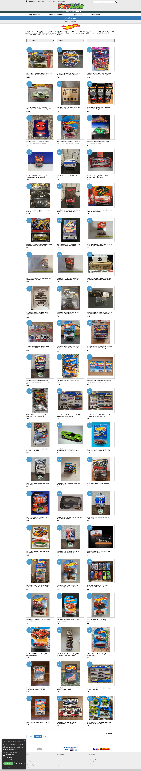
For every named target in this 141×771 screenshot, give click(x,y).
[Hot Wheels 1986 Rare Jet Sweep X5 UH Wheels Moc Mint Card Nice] (70, 673)
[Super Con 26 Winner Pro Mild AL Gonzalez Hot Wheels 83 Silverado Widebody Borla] (100, 59)
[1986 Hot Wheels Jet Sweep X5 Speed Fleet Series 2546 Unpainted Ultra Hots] (40, 673)
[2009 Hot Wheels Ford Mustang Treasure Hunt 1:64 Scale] (100, 639)
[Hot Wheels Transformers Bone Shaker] (100, 468)
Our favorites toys (62, 763)
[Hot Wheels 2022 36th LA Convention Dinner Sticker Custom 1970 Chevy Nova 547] (40, 366)
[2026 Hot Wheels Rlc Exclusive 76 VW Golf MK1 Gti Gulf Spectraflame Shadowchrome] (100, 264)
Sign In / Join (62, 1)
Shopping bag (32, 1)
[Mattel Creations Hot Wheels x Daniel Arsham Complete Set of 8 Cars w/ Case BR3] (40, 298)
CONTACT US (51, 1)
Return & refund (30, 763)
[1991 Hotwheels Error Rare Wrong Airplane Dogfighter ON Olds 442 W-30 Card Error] (100, 434)
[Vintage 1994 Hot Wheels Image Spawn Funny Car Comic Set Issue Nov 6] (40, 400)
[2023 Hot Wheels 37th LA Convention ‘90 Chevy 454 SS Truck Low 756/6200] (70, 229)
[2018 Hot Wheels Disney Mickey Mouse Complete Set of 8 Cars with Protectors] (40, 332)
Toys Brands (77, 15)
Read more (14, 749)
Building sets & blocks (94, 765)
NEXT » (45, 736)
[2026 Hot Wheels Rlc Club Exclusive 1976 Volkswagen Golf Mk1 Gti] (100, 537)
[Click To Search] (116, 2)
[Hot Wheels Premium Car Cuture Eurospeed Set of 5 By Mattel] (70, 707)
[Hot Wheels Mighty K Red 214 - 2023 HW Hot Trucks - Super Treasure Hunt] (40, 605)
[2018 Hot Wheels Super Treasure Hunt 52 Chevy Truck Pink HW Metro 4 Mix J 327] (70, 127)
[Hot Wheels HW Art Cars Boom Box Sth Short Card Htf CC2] (70, 468)
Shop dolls (91, 763)
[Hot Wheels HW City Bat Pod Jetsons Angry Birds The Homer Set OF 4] (100, 707)
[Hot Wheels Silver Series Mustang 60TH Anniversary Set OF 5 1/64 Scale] (70, 639)
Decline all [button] (19, 763)
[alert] (14, 754)
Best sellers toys (61, 761)
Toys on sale (60, 759)
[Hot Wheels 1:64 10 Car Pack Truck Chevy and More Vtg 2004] (100, 673)
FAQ (27, 767)
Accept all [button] (8, 763)
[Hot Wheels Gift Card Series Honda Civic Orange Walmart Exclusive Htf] (70, 537)
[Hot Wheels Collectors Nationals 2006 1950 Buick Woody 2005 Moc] (40, 264)
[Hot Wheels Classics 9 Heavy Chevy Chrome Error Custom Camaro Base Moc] (100, 229)
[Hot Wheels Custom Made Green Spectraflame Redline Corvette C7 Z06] (70, 434)
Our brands (91, 757)
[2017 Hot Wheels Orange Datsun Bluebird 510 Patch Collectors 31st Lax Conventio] (70, 59)
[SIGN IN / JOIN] (57, 1)
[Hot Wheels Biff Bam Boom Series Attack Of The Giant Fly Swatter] (100, 127)
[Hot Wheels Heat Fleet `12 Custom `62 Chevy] (70, 366)
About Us (42, 1)
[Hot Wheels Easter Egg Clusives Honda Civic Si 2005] (100, 502)
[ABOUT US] (38, 1)
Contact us (29, 759)
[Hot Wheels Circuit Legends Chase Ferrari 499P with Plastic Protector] (40, 195)
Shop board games (93, 759)
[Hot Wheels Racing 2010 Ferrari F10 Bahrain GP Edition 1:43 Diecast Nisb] (100, 161)
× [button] (24, 740)
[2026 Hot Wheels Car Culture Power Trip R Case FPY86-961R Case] (70, 93)
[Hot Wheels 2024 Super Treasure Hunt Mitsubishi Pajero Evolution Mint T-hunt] (70, 571)
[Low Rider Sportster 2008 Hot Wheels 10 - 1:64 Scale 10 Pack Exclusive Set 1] (100, 400)
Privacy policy (30, 765)
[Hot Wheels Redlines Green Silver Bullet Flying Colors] (40, 537)
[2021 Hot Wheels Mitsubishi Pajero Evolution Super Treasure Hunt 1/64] (100, 605)
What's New (95, 15)
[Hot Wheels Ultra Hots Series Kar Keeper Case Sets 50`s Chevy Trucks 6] (100, 93)
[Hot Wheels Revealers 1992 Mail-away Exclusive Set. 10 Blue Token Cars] (100, 571)
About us (28, 757)
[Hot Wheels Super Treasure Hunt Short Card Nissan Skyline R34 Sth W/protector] (40, 59)
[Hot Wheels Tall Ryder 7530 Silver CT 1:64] (40, 707)
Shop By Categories (56, 15)
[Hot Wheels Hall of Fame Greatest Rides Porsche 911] (40, 468)
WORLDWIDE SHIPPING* (70, 12)
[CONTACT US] (47, 1)
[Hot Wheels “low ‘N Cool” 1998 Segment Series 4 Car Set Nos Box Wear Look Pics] (40, 571)
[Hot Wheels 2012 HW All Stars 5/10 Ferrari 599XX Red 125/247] (70, 605)
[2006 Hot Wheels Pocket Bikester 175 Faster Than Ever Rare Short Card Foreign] (100, 332)
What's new (60, 757)
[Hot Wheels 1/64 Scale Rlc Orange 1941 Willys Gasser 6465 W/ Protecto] (40, 161)
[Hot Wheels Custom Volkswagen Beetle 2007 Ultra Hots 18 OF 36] (40, 502)
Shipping (28, 761)
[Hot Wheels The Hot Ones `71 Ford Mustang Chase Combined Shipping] (100, 195)
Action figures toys (93, 761)
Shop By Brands (34, 15)
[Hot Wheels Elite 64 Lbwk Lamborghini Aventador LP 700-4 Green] (70, 298)
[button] (13, 767)
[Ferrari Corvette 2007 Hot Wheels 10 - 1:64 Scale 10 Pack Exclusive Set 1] (70, 400)
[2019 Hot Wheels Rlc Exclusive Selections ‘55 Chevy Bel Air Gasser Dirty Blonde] (40, 229)
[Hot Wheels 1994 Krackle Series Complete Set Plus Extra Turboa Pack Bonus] (100, 366)
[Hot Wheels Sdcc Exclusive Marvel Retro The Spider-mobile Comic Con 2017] (40, 127)
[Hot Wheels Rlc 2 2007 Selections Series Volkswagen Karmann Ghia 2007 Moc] (70, 264)
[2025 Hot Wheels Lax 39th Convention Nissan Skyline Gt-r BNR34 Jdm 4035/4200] (40, 93)
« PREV (30, 736)
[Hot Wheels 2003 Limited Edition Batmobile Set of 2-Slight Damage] (70, 502)
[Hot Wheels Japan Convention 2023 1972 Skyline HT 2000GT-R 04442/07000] (70, 195)
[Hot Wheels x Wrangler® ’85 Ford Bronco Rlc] (70, 161)
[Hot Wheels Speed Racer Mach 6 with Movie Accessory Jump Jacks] (40, 434)
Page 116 (38, 736)
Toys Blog (60, 765)
